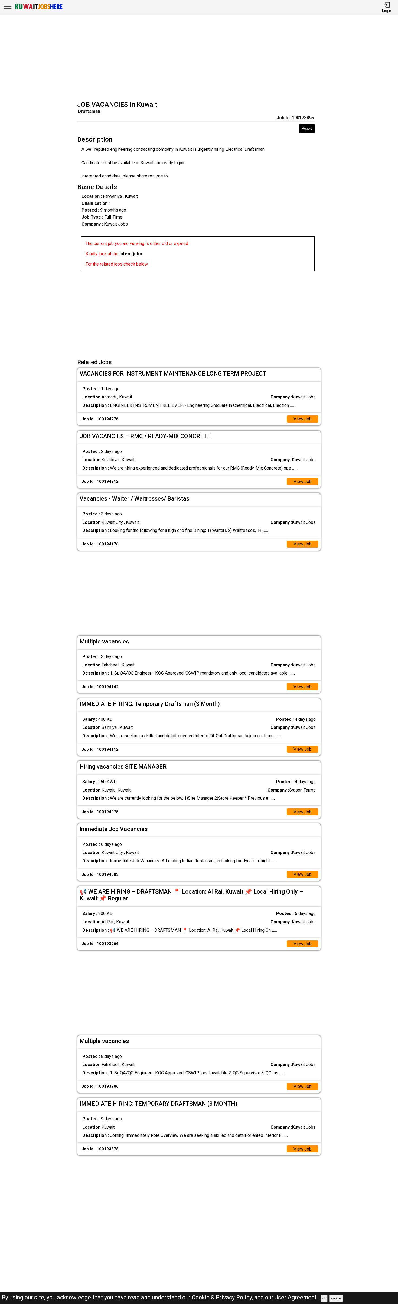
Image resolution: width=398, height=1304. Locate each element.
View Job (302, 418)
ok (324, 1298)
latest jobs (130, 253)
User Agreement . (297, 1297)
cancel (336, 1298)
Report (307, 128)
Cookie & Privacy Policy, (223, 1297)
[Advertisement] (201, 58)
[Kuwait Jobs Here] (38, 9)
